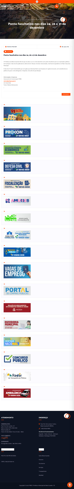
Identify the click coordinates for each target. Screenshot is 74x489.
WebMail (41, 475)
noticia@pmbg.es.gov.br (10, 81)
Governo (41, 460)
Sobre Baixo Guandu (44, 456)
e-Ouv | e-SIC (4, 438)
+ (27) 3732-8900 (64, 7)
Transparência (42, 471)
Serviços (41, 467)
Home (23, 20)
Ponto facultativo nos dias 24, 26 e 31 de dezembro (39, 20)
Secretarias (42, 464)
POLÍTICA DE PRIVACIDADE (8, 456)
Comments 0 (66, 94)
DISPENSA (9, 51)
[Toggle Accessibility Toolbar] (70, 485)
